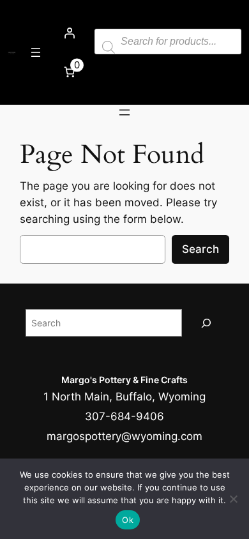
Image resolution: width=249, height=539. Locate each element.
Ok (127, 520)
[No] (233, 498)
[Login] (69, 33)
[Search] (206, 323)
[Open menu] (35, 52)
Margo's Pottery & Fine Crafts (124, 379)
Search (200, 249)
